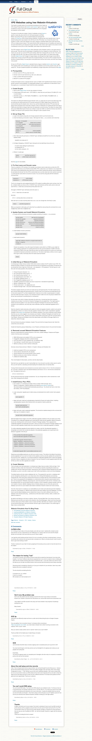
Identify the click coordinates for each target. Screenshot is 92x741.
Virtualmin (21, 520)
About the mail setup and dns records (24, 666)
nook (72, 67)
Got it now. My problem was (24, 595)
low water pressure (70, 66)
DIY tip (71, 58)
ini (72, 56)
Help (30, 1)
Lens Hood (77, 58)
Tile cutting (75, 54)
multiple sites (15, 529)
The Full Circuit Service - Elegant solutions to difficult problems (45, 736)
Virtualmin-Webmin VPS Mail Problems (23, 517)
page (59, 67)
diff (70, 54)
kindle (72, 61)
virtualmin (35, 27)
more (82, 46)
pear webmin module (46, 385)
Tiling (80, 63)
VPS (26, 520)
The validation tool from (74, 30)
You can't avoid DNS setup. (22, 686)
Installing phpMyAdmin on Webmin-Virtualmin (24, 512)
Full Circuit (24, 9)
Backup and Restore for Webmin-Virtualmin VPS (25, 515)
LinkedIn (56, 729)
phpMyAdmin (77, 51)
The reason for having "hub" (23, 555)
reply (12, 551)
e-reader (75, 63)
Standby (68, 64)
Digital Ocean (27, 49)
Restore (68, 61)
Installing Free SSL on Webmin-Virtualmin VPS (25, 513)
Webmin (16, 520)
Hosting (29, 520)
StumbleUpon (38, 729)
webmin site (22, 312)
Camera (73, 64)
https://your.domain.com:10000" (18, 625)
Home (10, 1)
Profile (15, 1)
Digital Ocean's (25, 64)
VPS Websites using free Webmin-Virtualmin (24, 510)
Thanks (17, 704)
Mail (72, 53)
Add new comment (15, 522)
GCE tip (14, 616)
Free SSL (79, 66)
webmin (29, 27)
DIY (76, 53)
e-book (76, 56)
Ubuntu (34, 520)
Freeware (23, 1)
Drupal (43, 33)
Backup (79, 64)
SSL (80, 59)
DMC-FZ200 (69, 51)
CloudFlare (18, 38)
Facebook (47, 729)
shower (67, 67)
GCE (14, 643)
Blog (36, 1)
